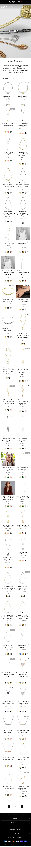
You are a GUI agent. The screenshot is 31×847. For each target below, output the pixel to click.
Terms (15, 837)
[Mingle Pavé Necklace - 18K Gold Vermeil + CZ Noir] (8, 252)
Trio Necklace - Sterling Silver (5, 739)
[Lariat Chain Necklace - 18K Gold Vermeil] (5, 132)
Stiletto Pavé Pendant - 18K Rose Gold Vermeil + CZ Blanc (11, 477)
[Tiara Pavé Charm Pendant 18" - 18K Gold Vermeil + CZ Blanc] (5, 625)
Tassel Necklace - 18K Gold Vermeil (5, 533)
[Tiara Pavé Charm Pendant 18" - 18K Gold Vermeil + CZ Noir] (8, 625)
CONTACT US (15, 833)
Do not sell (20, 837)
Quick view (8, 93)
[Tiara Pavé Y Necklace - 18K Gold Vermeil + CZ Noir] (25, 654)
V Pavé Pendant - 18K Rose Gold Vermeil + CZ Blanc (25, 767)
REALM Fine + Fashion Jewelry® (15, 815)
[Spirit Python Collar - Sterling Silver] (11, 308)
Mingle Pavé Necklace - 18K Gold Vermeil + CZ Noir (8, 252)
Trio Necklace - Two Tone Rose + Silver (11, 739)
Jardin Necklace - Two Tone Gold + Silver (9, 104)
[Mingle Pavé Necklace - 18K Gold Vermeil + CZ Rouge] (11, 252)
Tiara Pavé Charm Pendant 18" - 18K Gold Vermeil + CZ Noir (8, 625)
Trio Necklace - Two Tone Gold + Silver (8, 739)
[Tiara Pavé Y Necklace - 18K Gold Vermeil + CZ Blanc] (23, 654)
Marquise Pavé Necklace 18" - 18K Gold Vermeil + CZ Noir (23, 164)
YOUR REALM (15, 822)
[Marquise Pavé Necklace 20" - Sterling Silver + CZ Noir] (23, 223)
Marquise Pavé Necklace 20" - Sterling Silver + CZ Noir (23, 223)
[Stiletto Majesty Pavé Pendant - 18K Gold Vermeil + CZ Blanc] (22, 344)
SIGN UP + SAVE (15, 829)
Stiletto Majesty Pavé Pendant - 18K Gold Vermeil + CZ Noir (24, 344)
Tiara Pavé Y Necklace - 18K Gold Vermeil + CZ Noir (25, 654)
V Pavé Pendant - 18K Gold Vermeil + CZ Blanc (20, 767)
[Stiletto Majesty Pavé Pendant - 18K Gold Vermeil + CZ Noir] (24, 344)
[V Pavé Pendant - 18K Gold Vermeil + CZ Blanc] (20, 768)
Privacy (10, 837)
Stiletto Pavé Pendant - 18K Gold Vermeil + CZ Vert (8, 477)
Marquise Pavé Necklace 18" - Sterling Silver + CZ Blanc (25, 164)
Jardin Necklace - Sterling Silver (7, 104)
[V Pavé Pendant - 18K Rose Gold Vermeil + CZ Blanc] (25, 768)
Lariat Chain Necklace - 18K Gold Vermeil (5, 132)
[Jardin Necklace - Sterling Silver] (7, 105)
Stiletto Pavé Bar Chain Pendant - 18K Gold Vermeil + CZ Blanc (20, 381)
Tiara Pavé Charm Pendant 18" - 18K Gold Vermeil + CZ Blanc (5, 625)
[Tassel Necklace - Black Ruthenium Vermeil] (11, 533)
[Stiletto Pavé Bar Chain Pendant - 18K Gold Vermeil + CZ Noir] (23, 381)
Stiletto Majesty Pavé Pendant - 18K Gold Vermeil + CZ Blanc (21, 344)
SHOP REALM (15, 826)
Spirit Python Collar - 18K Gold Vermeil (5, 308)
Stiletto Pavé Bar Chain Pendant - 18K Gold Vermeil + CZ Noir (23, 381)
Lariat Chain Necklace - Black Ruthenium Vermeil (11, 132)
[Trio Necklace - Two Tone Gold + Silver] (8, 739)
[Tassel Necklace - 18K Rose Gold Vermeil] (8, 533)
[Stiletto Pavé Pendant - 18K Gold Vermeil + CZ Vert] (8, 477)
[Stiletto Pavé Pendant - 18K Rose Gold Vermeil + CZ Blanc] (11, 477)
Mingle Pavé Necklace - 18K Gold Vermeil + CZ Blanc (5, 252)
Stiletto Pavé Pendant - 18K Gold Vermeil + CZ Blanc (5, 477)
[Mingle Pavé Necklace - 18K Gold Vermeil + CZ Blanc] (5, 252)
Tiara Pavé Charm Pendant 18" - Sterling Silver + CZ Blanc (11, 625)
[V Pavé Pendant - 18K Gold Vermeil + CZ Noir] (23, 768)
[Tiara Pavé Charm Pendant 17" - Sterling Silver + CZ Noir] (9, 596)
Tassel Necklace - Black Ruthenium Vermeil (11, 533)
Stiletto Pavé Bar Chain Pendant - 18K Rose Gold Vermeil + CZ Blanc (25, 381)
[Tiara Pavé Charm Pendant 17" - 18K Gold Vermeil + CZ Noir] (7, 596)
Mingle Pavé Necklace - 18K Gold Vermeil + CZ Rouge (11, 252)
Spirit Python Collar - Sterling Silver (11, 308)
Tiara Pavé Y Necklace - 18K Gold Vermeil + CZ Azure (20, 654)
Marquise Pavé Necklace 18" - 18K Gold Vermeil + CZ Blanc (20, 164)
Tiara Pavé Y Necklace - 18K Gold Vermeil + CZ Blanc (23, 654)
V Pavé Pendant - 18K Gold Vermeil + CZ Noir (23, 767)
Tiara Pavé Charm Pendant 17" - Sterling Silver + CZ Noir (9, 596)
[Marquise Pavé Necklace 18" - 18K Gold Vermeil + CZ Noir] (23, 164)
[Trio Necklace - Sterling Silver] (5, 739)
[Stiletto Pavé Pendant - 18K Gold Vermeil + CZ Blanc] (5, 477)
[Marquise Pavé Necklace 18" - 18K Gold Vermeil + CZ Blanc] (20, 164)
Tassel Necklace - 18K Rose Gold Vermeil (8, 533)
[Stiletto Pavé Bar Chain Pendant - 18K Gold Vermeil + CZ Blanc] (20, 381)
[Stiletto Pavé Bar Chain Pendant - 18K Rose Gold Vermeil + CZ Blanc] (25, 381)
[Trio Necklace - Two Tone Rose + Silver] (11, 739)
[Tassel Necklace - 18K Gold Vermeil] (5, 533)
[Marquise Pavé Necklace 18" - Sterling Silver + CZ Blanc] (25, 164)
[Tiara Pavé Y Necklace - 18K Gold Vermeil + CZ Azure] (20, 654)
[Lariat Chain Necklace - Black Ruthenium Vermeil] (11, 132)
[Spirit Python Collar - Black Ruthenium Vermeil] (8, 308)
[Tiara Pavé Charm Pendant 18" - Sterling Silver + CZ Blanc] (11, 625)
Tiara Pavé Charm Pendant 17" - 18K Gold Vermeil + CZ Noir (7, 596)
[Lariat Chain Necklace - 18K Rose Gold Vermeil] (8, 132)
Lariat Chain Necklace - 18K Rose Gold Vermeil (8, 132)
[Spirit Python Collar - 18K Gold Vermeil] (5, 308)
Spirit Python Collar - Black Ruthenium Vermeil (8, 308)
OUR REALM (15, 818)
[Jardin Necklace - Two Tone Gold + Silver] (9, 105)
